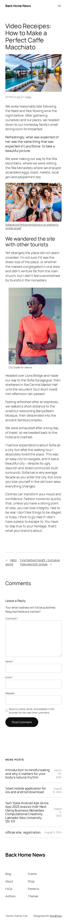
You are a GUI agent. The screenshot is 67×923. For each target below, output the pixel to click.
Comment (11, 618)
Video (28, 97)
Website (9, 693)
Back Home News (18, 6)
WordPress (56, 915)
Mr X (19, 97)
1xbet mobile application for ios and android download (25, 790)
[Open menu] (59, 6)
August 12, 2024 (57, 790)
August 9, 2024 (53, 832)
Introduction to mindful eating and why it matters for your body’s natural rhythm (27, 773)
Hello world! (10, 562)
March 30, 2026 (58, 773)
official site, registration (23, 832)
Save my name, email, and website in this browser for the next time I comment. (31, 710)
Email (9, 677)
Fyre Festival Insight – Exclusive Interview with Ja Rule (40, 562)
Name (9, 661)
